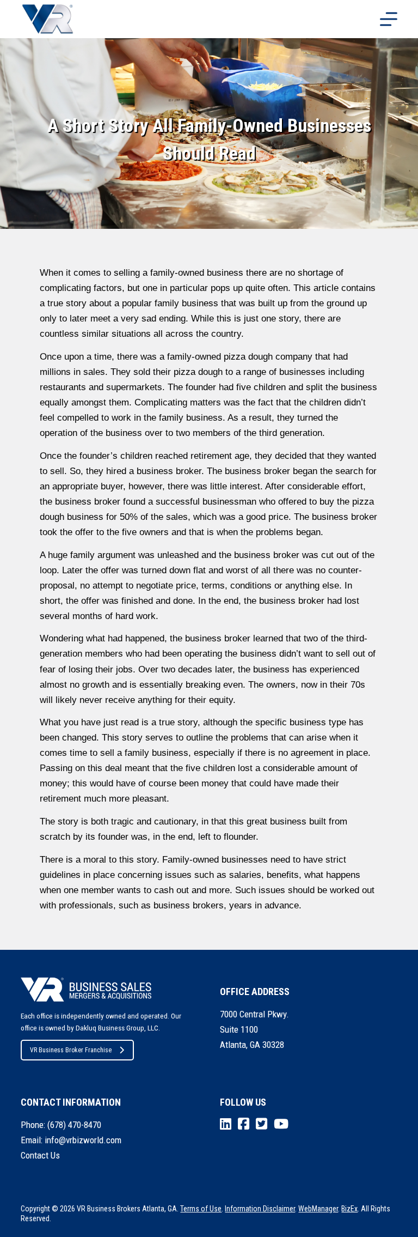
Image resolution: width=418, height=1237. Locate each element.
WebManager (318, 1208)
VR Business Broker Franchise (71, 1050)
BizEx (349, 1208)
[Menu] (388, 19)
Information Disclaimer (260, 1208)
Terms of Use (201, 1208)
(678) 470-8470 (74, 1124)
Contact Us (40, 1155)
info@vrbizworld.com (83, 1140)
